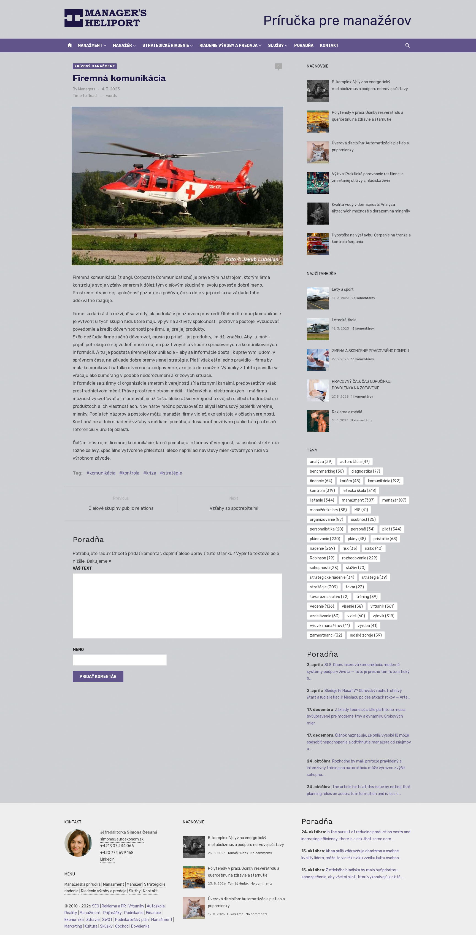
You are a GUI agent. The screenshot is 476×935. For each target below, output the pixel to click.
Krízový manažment (94, 66)
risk (350, 548)
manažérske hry (328, 510)
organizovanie (326, 519)
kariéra (350, 481)
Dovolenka (140, 926)
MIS (361, 510)
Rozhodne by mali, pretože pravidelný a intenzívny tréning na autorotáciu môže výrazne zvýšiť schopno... (356, 768)
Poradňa (303, 45)
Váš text (82, 568)
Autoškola (156, 906)
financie (321, 481)
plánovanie (325, 539)
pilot (391, 529)
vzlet (356, 616)
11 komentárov (362, 396)
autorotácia (355, 461)
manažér (394, 500)
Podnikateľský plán (132, 919)
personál (363, 529)
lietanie (322, 500)
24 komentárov (363, 298)
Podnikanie (134, 912)
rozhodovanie (359, 558)
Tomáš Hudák (238, 853)
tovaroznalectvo (329, 596)
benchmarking (327, 471)
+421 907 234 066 (117, 846)
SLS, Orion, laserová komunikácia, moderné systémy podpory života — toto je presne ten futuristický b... (358, 671)
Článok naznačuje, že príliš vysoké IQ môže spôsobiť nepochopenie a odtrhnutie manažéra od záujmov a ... (359, 742)
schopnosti (324, 567)
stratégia (374, 577)
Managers (86, 89)
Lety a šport (343, 289)
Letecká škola (344, 320)
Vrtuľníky (136, 906)
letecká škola (359, 490)
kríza (151, 473)
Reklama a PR (114, 906)
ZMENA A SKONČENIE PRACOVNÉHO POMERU (370, 351)
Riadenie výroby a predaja (228, 45)
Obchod (122, 926)
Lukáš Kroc (235, 914)
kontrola (130, 473)
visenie (352, 606)
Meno (78, 649)
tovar (354, 587)
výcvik (383, 616)
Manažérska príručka (82, 884)
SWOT (107, 919)
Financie (153, 912)
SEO (95, 906)
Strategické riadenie (165, 45)
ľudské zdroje (366, 635)
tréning (367, 596)
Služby (276, 45)
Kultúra (91, 926)
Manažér (122, 45)
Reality (70, 912)
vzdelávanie (325, 616)
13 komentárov (362, 359)
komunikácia (102, 473)
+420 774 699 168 (117, 852)
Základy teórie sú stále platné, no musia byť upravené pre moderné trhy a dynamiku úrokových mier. (356, 716)
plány (357, 539)
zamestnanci (326, 635)
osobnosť (363, 519)
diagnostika (365, 471)
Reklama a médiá (347, 412)
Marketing (73, 926)
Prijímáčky (112, 912)
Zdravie (93, 919)
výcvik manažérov (330, 625)
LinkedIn (107, 859)
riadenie (322, 548)
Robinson (322, 558)
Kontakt (329, 45)
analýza (321, 461)
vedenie (322, 606)
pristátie (385, 539)
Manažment (90, 45)
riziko (374, 548)
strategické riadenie (332, 577)
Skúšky (106, 926)
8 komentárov (361, 420)
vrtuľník (382, 606)
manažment (358, 500)
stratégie (172, 473)
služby (356, 567)
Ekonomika (74, 919)
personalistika (326, 529)
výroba (367, 625)
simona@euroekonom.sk (122, 839)
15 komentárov (362, 328)
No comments (261, 853)
